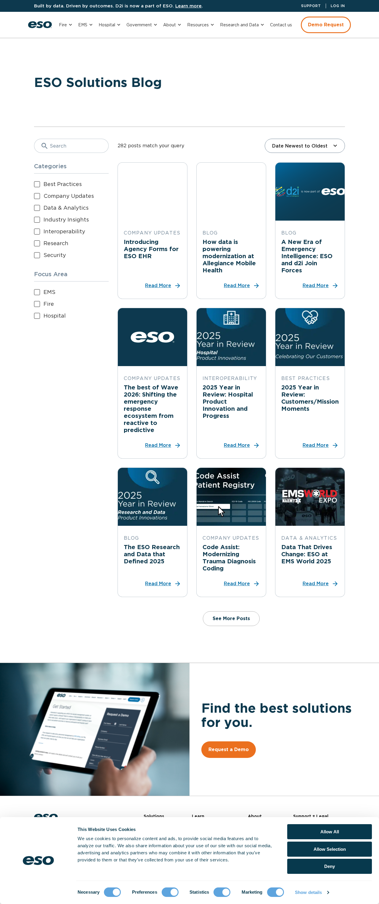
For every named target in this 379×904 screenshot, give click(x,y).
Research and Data (239, 24)
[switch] (170, 892)
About (169, 24)
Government (139, 24)
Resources (198, 24)
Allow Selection (330, 849)
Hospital (107, 24)
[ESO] (40, 24)
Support (311, 6)
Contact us (281, 24)
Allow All (329, 831)
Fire (63, 24)
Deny (329, 866)
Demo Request (326, 25)
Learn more (188, 6)
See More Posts (231, 618)
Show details (308, 892)
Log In (338, 6)
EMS (82, 24)
